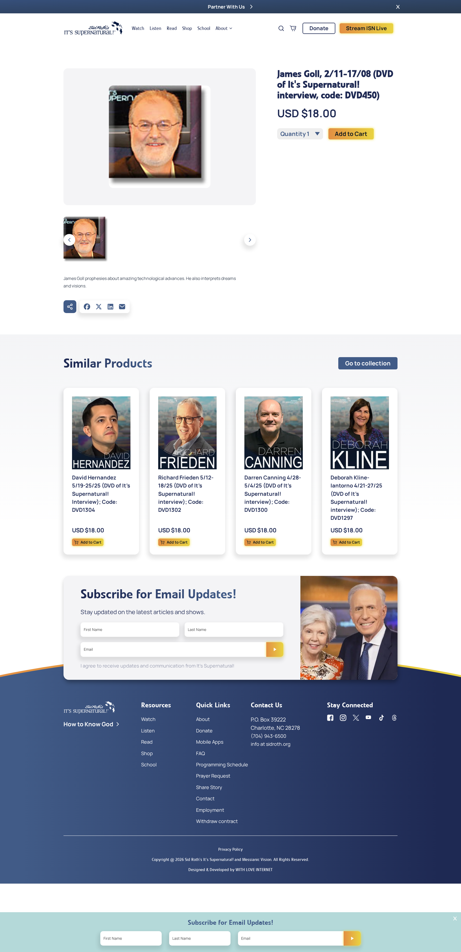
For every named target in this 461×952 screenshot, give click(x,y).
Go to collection (368, 363)
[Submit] (274, 649)
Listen (155, 28)
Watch (138, 28)
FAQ (200, 753)
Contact (205, 798)
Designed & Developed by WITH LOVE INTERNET (230, 869)
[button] (398, 6)
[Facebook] (87, 306)
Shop (187, 28)
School (203, 28)
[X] (99, 306)
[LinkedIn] (110, 306)
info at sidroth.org (271, 744)
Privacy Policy (230, 849)
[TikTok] (381, 718)
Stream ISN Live (366, 28)
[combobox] (300, 133)
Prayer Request (213, 775)
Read (172, 28)
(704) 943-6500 (268, 736)
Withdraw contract (217, 821)
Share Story (209, 787)
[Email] (122, 306)
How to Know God (88, 724)
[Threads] (394, 718)
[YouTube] (368, 718)
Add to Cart (351, 134)
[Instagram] (343, 718)
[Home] (93, 28)
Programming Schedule (222, 764)
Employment (210, 810)
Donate (318, 28)
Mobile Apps (209, 742)
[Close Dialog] (455, 918)
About (222, 28)
